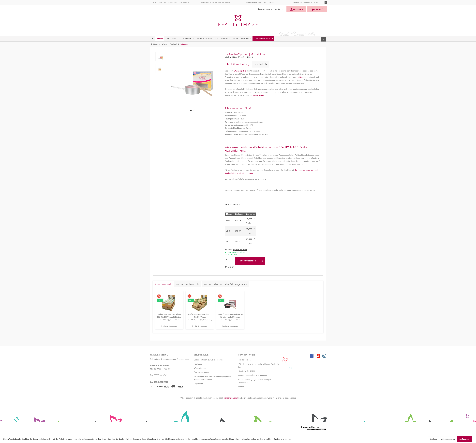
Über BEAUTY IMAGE (246, 371)
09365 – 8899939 (159, 365)
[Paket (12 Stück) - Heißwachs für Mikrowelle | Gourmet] (230, 303)
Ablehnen (433, 439)
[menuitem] (323, 38)
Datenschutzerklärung (203, 372)
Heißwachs (301, 77)
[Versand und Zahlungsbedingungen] (166, 387)
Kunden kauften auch (187, 284)
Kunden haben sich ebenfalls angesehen (225, 284)
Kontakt (241, 387)
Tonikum (298, 170)
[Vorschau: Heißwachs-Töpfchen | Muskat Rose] (159, 56)
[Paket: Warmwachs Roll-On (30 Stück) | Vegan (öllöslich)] (169, 303)
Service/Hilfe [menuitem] (265, 9)
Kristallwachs (258, 95)
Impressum (198, 384)
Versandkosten (231, 398)
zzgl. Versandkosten (240, 250)
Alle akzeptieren (448, 439)
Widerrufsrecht (200, 368)
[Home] (152, 38)
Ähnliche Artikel (163, 284)
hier (269, 179)
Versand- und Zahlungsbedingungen (252, 375)
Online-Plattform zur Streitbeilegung (208, 360)
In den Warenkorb (248, 260)
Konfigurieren (464, 439)
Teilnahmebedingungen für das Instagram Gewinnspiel (255, 381)
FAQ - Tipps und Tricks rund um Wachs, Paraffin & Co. (258, 365)
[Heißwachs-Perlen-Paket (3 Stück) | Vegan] (199, 303)
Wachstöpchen (240, 71)
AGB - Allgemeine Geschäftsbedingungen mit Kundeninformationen (212, 378)
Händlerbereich (244, 360)
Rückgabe (198, 364)
